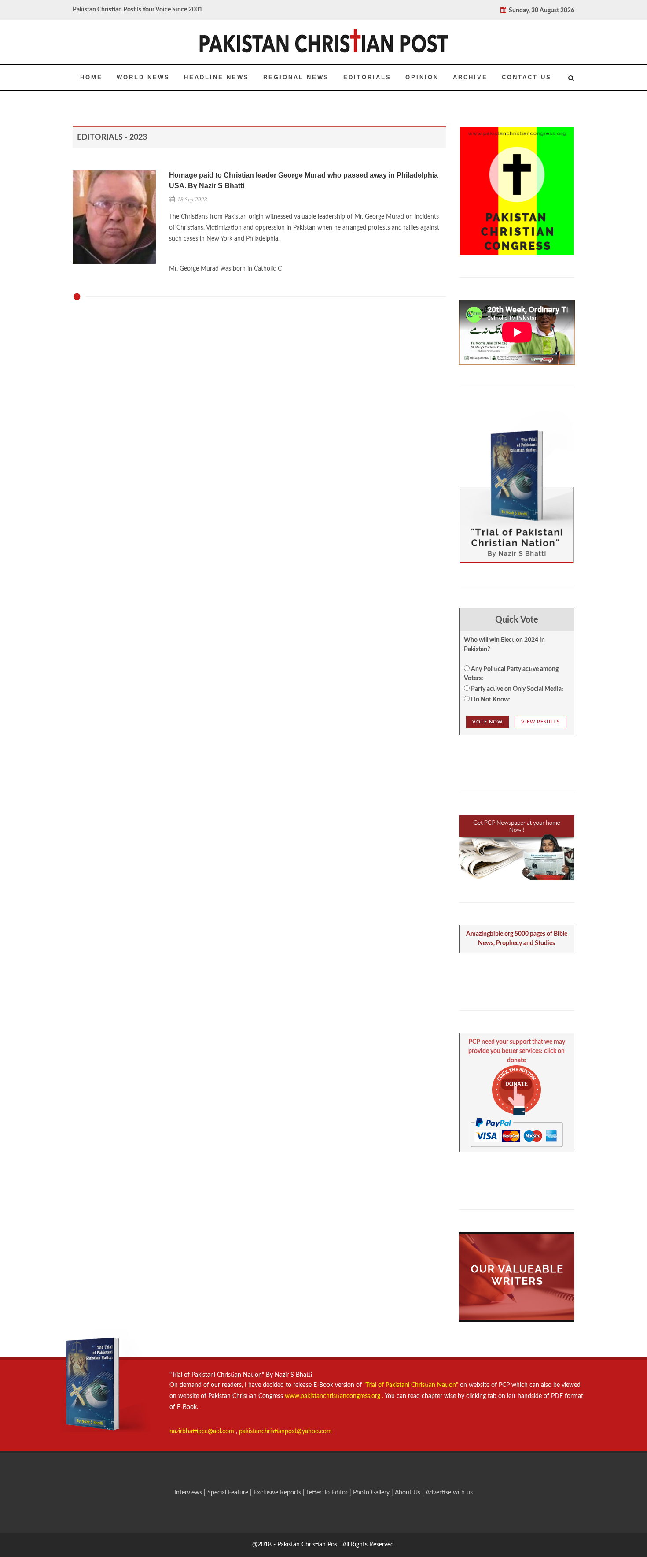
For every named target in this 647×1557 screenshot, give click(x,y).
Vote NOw (487, 721)
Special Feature (228, 1493)
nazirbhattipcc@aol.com (202, 1431)
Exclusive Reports (278, 1493)
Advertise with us (449, 1493)
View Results (540, 721)
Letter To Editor (327, 1493)
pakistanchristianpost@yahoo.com (285, 1431)
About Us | (410, 1493)
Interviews (189, 1493)
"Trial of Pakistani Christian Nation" (412, 1385)
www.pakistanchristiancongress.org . (333, 1396)
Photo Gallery (371, 1493)
